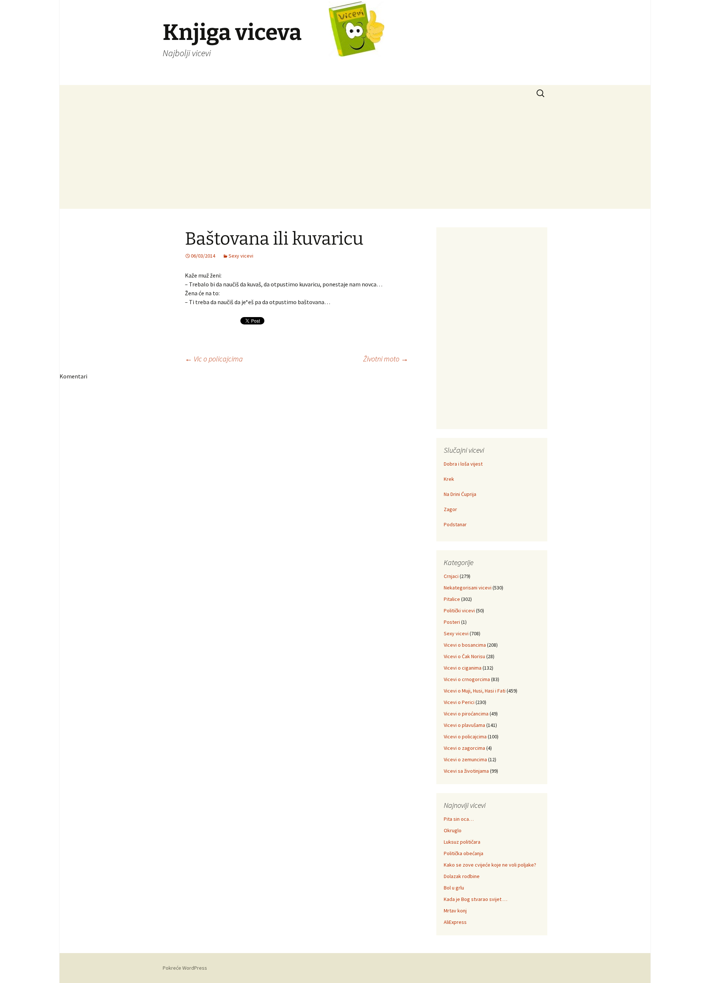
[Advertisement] (355, 157)
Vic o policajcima (214, 358)
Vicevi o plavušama (464, 725)
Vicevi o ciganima (462, 667)
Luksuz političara (462, 842)
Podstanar (455, 524)
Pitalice (452, 599)
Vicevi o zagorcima (464, 748)
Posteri (452, 622)
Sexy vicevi (241, 255)
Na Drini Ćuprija (460, 494)
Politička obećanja (463, 853)
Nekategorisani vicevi (467, 587)
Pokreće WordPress (185, 968)
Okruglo (453, 830)
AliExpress (455, 922)
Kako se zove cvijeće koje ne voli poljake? (490, 864)
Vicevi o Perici (459, 702)
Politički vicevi (459, 610)
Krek (449, 479)
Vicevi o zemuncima (465, 759)
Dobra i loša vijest (463, 463)
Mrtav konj (455, 910)
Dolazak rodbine (462, 876)
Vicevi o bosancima (465, 645)
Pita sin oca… (459, 819)
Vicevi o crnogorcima (467, 679)
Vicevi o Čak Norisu (464, 656)
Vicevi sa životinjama (466, 771)
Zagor (450, 509)
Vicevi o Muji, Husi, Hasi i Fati (475, 690)
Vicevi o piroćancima (466, 713)
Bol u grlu (454, 887)
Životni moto (385, 358)
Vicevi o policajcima (465, 736)
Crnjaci (451, 576)
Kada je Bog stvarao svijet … (475, 899)
